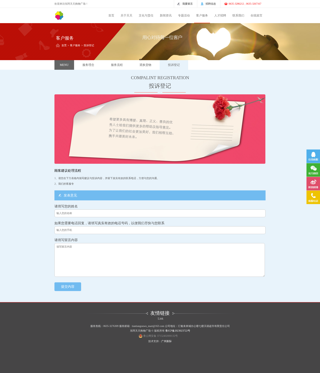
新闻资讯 (166, 15)
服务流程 (117, 64)
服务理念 (88, 64)
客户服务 (202, 15)
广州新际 (166, 341)
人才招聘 (220, 15)
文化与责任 (146, 15)
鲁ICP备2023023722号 (177, 330)
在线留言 (256, 15)
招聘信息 (211, 3)
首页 (111, 15)
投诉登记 (174, 64)
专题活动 (184, 15)
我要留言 (187, 3)
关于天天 (126, 15)
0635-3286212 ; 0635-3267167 (245, 3)
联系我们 (238, 15)
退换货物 (145, 64)
